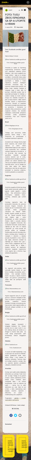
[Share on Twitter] (15, 416)
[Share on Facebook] (11, 416)
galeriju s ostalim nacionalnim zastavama (15, 399)
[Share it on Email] (20, 416)
